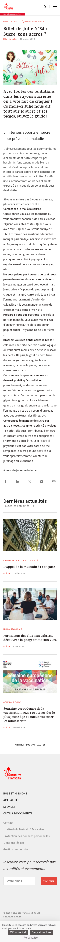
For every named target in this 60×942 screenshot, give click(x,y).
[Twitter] (29, 482)
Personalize (31, 937)
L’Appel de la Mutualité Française (29, 567)
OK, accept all (18, 932)
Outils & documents (17, 813)
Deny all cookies (41, 932)
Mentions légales (13, 843)
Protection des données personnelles (26, 836)
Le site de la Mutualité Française (23, 829)
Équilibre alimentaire (33, 21)
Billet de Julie (10, 21)
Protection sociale (14, 560)
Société (33, 560)
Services (9, 807)
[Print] (54, 482)
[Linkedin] (17, 482)
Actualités (11, 800)
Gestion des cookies (15, 849)
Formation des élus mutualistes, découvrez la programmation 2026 (30, 638)
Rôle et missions (15, 793)
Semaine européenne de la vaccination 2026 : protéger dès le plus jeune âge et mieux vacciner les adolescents (29, 715)
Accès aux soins (12, 702)
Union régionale (12, 629)
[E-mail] (41, 482)
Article (6, 573)
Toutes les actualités (16, 506)
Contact (8, 822)
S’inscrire (48, 881)
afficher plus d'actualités (30, 744)
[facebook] (5, 482)
